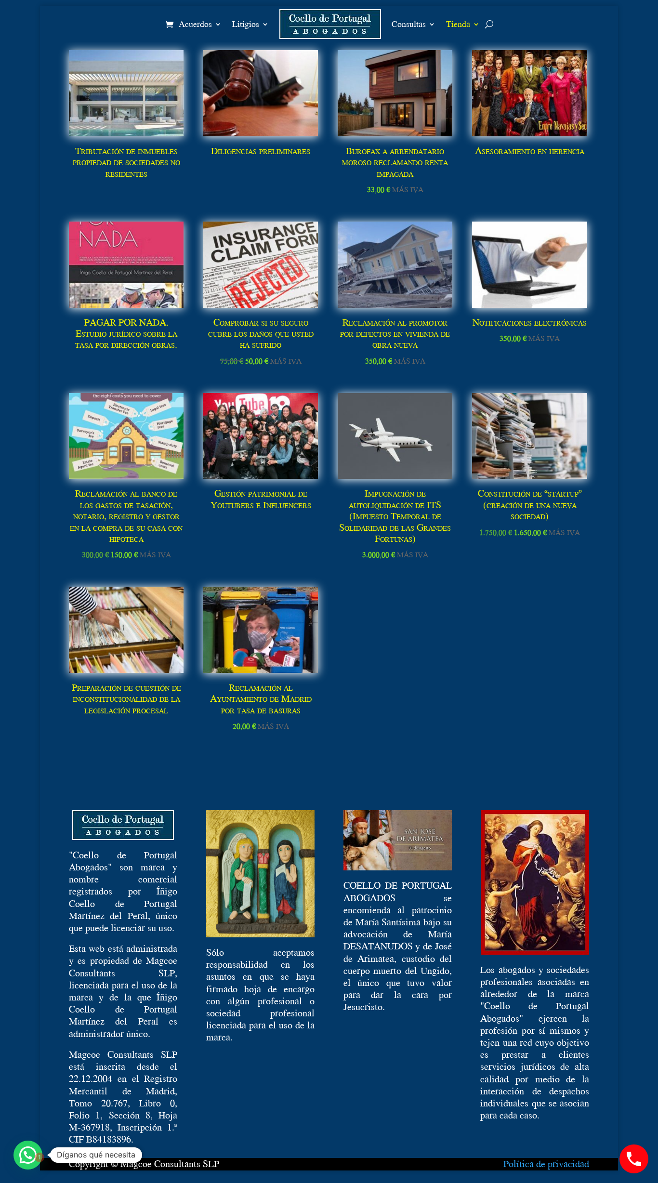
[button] (27, 1155)
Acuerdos (195, 23)
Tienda (458, 23)
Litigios (245, 23)
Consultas (409, 23)
